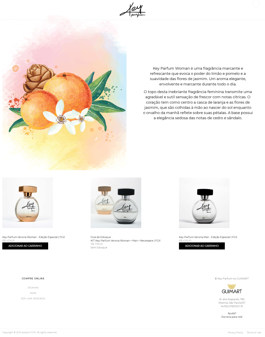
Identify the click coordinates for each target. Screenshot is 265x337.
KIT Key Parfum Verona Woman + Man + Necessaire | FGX (126, 240)
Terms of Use (254, 332)
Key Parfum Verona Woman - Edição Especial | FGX (33, 237)
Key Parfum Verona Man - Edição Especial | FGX (208, 237)
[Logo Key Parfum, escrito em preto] (132, 10)
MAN (33, 293)
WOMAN (33, 287)
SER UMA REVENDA (33, 298)
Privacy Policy (235, 332)
